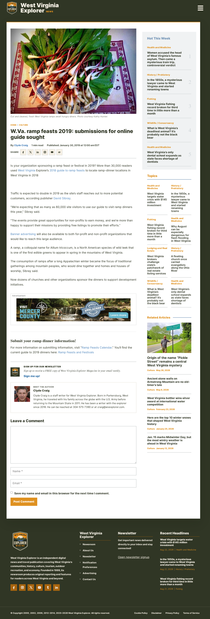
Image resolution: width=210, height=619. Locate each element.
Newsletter (89, 556)
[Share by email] (52, 152)
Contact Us (89, 579)
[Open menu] (200, 7)
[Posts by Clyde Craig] (22, 394)
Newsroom (89, 544)
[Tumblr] (48, 587)
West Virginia (26, 170)
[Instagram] (22, 587)
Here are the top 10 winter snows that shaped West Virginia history (169, 421)
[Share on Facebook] (23, 152)
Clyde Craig (21, 145)
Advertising (89, 573)
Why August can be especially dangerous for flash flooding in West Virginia (181, 233)
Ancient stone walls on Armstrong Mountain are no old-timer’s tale (168, 382)
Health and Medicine (159, 47)
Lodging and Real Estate (157, 249)
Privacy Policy (172, 613)
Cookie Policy (140, 613)
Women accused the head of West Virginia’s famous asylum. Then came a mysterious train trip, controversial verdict (164, 59)
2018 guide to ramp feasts (67, 170)
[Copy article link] (59, 152)
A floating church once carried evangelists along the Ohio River (180, 263)
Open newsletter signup (133, 557)
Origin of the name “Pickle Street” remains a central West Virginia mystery (167, 361)
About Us (88, 550)
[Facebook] (13, 587)
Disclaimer (156, 613)
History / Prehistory (158, 75)
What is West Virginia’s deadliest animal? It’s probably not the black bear (162, 132)
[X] (31, 587)
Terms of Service (191, 613)
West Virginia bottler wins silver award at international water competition (168, 401)
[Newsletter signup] (15, 372)
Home (13, 125)
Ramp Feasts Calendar (97, 347)
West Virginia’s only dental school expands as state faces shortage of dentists (164, 157)
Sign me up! (32, 376)
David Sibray (61, 198)
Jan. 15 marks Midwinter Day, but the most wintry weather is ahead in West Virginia (169, 440)
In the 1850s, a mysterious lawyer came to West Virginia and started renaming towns (164, 84)
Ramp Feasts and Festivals (76, 352)
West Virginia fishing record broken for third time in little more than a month (163, 108)
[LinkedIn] (56, 587)
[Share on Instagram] (45, 152)
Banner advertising (23, 234)
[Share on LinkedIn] (38, 152)
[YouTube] (39, 587)
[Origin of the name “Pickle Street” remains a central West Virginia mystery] (169, 338)
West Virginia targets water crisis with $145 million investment (157, 199)
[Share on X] (30, 152)
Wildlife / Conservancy (160, 123)
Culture (23, 125)
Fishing (151, 99)
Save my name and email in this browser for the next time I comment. (61, 493)
